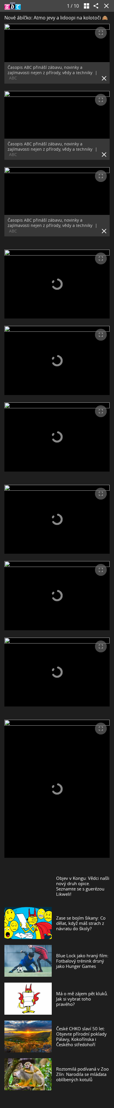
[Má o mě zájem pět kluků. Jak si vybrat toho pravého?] (28, 998)
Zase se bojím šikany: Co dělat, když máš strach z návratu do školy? (81, 923)
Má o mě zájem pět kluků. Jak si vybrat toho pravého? (82, 999)
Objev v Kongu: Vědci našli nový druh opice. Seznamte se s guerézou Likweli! (82, 886)
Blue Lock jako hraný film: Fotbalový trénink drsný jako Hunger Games (82, 961)
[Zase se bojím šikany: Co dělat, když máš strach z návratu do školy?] (28, 923)
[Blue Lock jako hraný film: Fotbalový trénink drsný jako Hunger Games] (28, 961)
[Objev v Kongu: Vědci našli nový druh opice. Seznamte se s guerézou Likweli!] (28, 886)
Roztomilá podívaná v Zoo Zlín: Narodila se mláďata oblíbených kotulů (82, 1074)
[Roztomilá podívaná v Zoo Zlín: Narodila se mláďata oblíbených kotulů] (28, 1074)
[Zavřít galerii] (105, 6)
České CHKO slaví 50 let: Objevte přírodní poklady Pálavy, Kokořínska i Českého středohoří (81, 1036)
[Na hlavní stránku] (12, 6)
